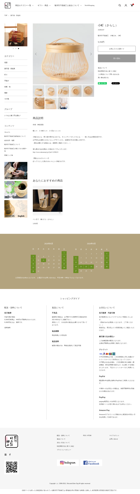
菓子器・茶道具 (15, 15)
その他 (6, 99)
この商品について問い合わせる (108, 74)
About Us (7, 132)
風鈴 (5, 93)
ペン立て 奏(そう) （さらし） (43, 219)
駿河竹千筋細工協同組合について (15, 136)
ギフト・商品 (43, 5)
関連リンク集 (8, 155)
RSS (84, 435)
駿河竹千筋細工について (12, 144)
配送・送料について (63, 435)
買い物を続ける (103, 77)
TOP (5, 15)
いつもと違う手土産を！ (12, 115)
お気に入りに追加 (115, 49)
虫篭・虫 (7, 87)
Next (90, 54)
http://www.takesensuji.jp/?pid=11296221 (45, 152)
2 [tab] (15, 48)
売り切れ (116, 58)
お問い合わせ (113, 439)
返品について (102, 68)
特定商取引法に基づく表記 (107, 71)
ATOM (89, 435)
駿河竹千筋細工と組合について (67, 5)
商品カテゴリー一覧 (23, 5)
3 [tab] (18, 48)
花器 (5, 62)
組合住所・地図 (9, 140)
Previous (36, 54)
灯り (5, 74)
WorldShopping (89, 5)
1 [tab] (13, 48)
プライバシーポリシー (64, 450)
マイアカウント (114, 435)
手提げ (6, 81)
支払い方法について (63, 442)
